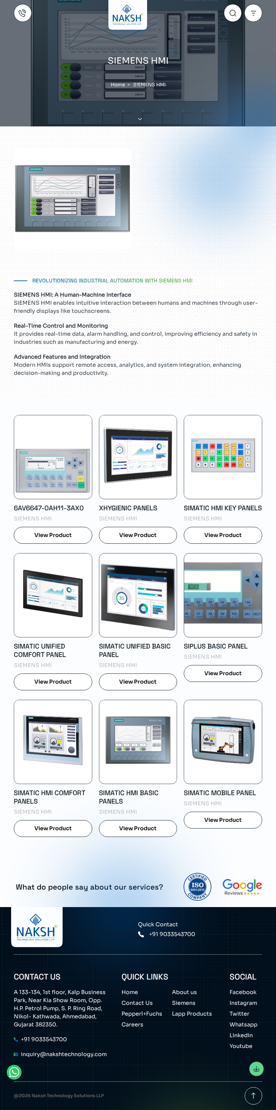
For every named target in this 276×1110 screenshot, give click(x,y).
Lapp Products (192, 1013)
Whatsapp (243, 1024)
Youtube (241, 1046)
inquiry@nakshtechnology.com (64, 1054)
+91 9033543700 (172, 934)
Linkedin (241, 1035)
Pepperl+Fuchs (142, 1013)
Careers (132, 1024)
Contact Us (137, 1003)
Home (130, 992)
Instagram (243, 1003)
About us (184, 992)
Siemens (184, 1003)
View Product (53, 535)
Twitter (239, 1013)
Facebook (243, 992)
